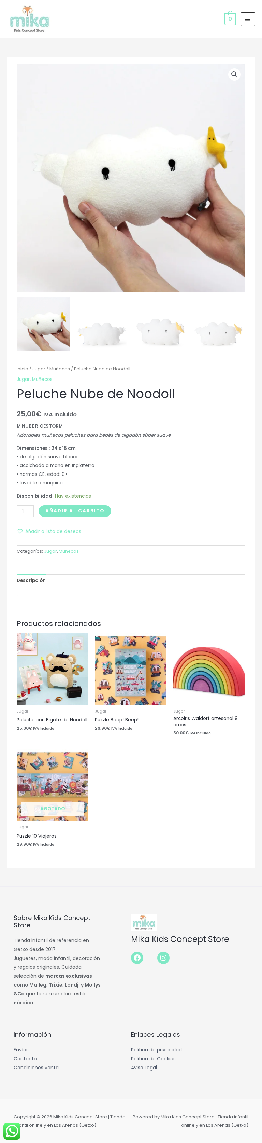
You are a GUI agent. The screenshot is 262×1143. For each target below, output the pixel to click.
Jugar (38, 369)
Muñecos (59, 369)
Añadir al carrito (74, 511)
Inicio (22, 369)
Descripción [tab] (31, 580)
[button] (234, 74)
